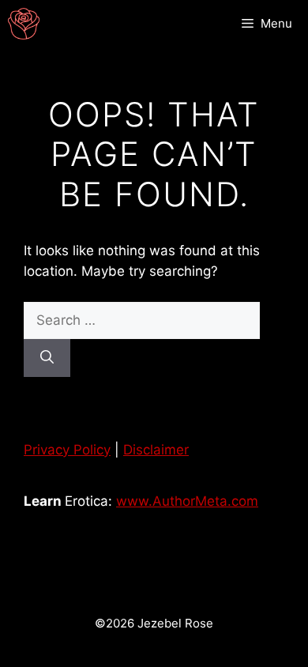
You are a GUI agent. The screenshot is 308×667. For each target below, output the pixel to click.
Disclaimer (156, 450)
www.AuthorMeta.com (187, 501)
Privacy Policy (67, 450)
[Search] (47, 358)
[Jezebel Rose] (23, 23)
